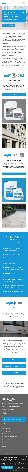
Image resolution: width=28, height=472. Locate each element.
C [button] (20, 330)
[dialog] (14, 463)
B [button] (14, 330)
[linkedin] (2, 442)
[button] (14, 419)
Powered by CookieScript (14, 470)
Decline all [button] (20, 467)
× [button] (26, 456)
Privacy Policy (20, 464)
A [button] (7, 330)
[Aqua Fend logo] (6, 2)
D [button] (25, 330)
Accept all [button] (7, 467)
